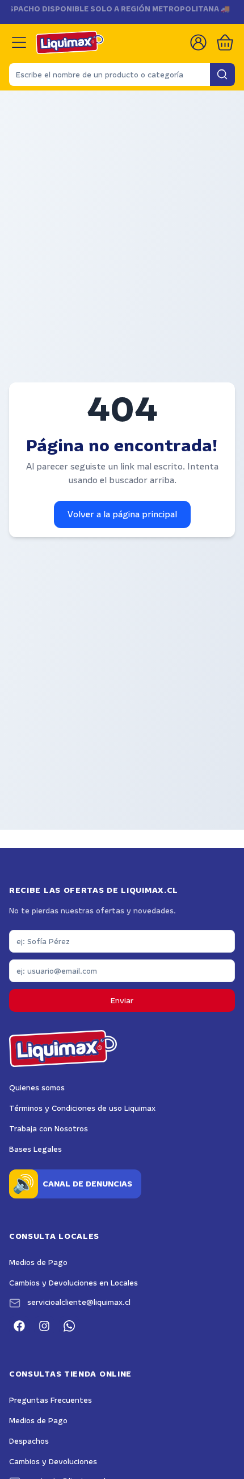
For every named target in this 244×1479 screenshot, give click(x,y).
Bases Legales (35, 1149)
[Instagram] (44, 1326)
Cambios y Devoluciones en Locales (73, 1283)
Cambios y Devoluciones (53, 1461)
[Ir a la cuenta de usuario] (198, 42)
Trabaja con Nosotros (48, 1128)
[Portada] (70, 42)
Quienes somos (37, 1087)
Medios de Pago (38, 1262)
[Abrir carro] (225, 42)
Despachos (29, 1441)
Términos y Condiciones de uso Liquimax (82, 1108)
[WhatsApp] (69, 1326)
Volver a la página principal (122, 514)
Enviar (122, 1000)
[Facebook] (19, 1326)
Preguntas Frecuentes (50, 1400)
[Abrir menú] (19, 42)
